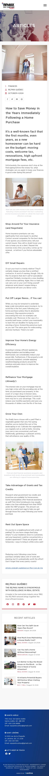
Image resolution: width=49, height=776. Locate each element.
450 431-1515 (13, 741)
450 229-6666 (14, 723)
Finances (12, 86)
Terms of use (31, 768)
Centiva (29, 773)
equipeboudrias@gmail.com (21, 726)
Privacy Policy (19, 768)
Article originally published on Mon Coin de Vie (24, 568)
